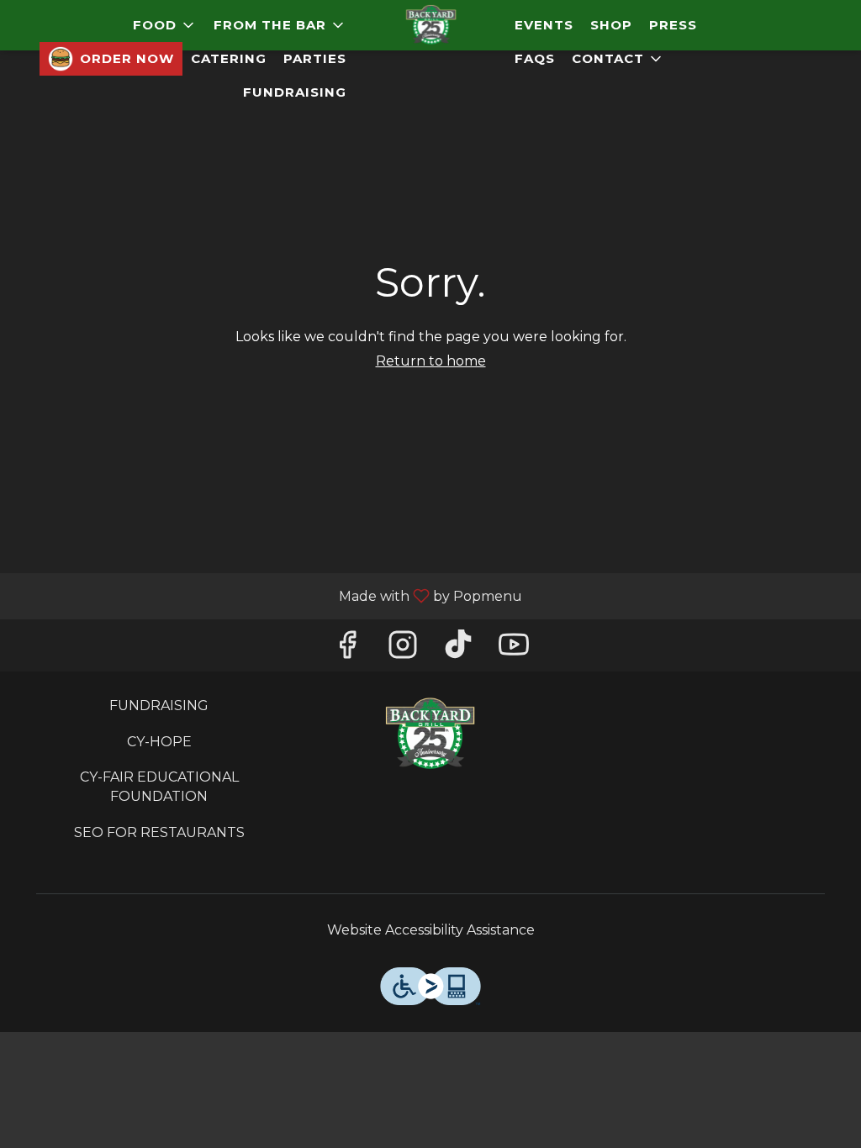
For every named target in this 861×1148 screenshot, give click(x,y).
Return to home (431, 361)
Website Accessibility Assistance (431, 930)
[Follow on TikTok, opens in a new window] (458, 649)
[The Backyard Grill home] (430, 25)
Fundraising (294, 92)
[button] (164, 25)
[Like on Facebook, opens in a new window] (347, 649)
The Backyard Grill (431, 734)
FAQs (535, 58)
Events (544, 25)
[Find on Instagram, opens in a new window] (403, 649)
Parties (314, 58)
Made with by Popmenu (267, 595)
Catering (229, 58)
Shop (611, 25)
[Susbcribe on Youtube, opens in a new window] (514, 649)
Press (673, 25)
